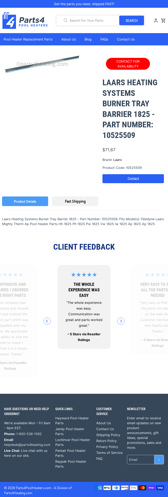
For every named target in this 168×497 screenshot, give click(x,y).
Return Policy (106, 441)
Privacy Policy (107, 447)
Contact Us (126, 39)
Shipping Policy (108, 435)
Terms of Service (109, 453)
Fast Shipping (75, 201)
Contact (133, 178)
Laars (117, 160)
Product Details (25, 201)
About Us (68, 39)
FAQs (104, 39)
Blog (88, 39)
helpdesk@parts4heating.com (27, 445)
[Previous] (47, 321)
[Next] (120, 321)
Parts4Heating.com (18, 493)
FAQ (99, 459)
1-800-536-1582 (29, 434)
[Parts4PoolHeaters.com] (25, 20)
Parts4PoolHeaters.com (33, 488)
